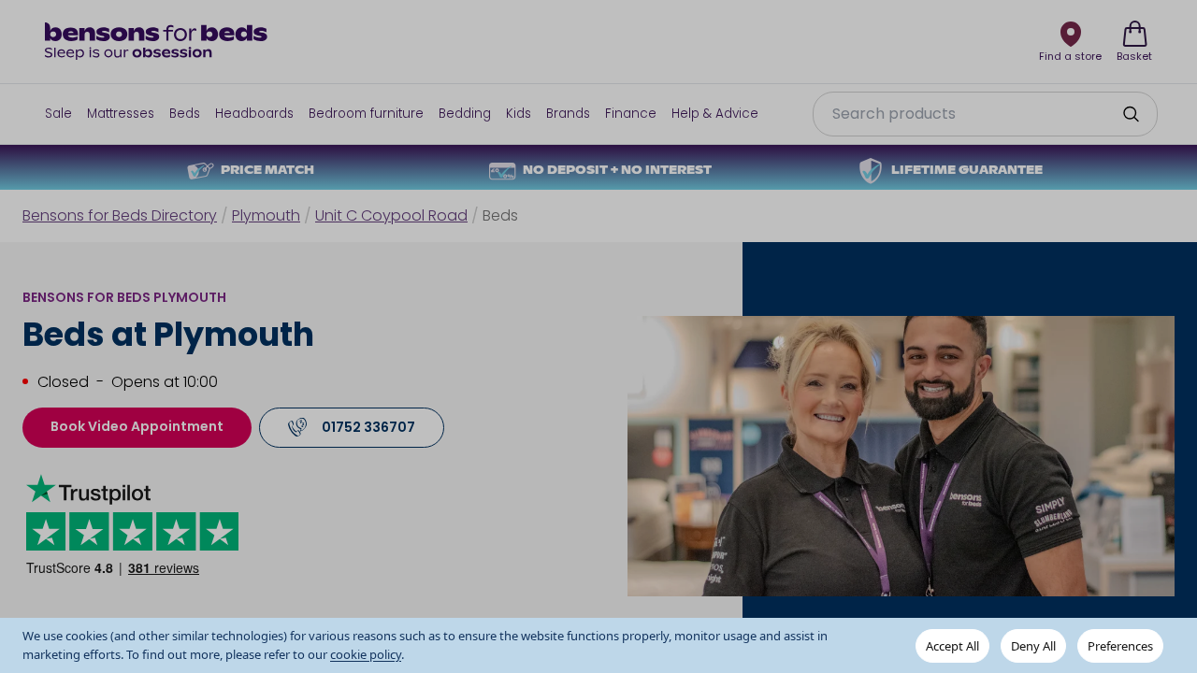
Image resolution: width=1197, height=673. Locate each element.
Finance (630, 113)
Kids (518, 113)
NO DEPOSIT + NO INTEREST (617, 171)
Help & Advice (714, 113)
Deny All (1033, 645)
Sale (58, 113)
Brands (568, 113)
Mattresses (120, 113)
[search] (1130, 114)
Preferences (1120, 645)
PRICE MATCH (267, 171)
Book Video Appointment (137, 426)
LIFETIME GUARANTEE (967, 171)
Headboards (254, 113)
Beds (184, 113)
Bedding (465, 113)
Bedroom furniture (366, 113)
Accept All (952, 645)
